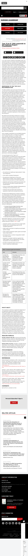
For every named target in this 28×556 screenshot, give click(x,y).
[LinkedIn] (9, 523)
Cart (23, 15)
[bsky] (6, 523)
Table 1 (15, 221)
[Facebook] (3, 523)
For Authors (20, 32)
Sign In (14, 402)
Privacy (16, 536)
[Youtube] (13, 523)
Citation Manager (19, 52)
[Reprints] (4, 57)
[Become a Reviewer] (6, 57)
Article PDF (9, 52)
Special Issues (20, 28)
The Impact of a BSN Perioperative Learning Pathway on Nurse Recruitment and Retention (12, 465)
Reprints (17, 535)
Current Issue (20, 24)
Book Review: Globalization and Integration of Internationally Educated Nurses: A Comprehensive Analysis (13, 454)
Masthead (7, 32)
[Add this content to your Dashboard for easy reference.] (13, 57)
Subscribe (11, 507)
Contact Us (5, 480)
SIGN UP (20, 519)
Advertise (12, 535)
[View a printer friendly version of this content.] (8, 57)
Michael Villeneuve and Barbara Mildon (11, 48)
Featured (8, 24)
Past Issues (7, 28)
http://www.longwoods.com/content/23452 (11, 383)
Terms (11, 536)
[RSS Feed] (16, 523)
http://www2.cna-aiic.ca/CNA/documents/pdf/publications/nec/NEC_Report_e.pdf (14, 366)
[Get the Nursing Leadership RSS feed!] (11, 57)
